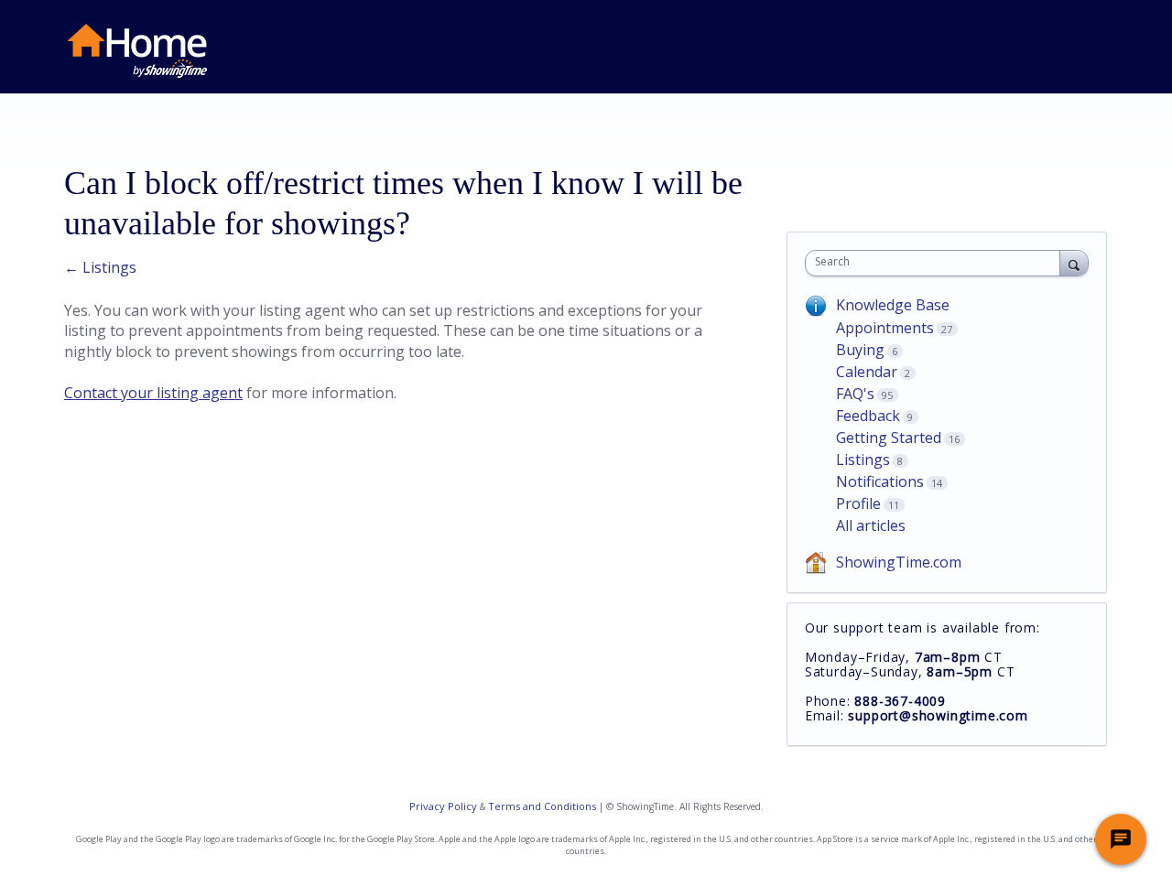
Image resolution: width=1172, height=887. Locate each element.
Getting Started (888, 437)
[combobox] (937, 263)
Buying (860, 350)
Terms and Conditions (542, 806)
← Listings (100, 267)
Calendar (866, 372)
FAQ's (855, 394)
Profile (858, 503)
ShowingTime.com (898, 562)
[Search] (1074, 263)
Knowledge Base (893, 305)
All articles (871, 525)
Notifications (880, 481)
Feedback (868, 416)
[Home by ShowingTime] (137, 50)
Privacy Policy (443, 806)
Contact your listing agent (153, 393)
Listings (863, 459)
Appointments (885, 328)
